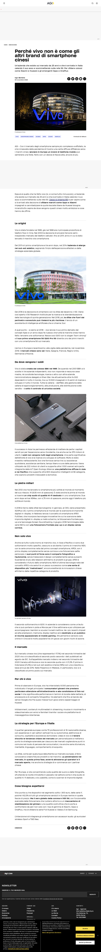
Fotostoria (30, 911)
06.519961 (82, 917)
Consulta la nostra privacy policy (18, 949)
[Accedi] (97, 3)
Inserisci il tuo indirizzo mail (13, 890)
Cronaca (5, 908)
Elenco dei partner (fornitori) (51, 932)
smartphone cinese (27, 136)
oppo (44, 136)
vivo (17, 136)
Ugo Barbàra (20, 77)
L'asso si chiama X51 (58, 200)
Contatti (54, 915)
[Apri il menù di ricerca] (93, 3)
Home (5, 44)
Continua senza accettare (85, 935)
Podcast (30, 913)
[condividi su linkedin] (76, 78)
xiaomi (50, 136)
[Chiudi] (98, 935)
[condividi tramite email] (80, 78)
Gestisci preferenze (85, 942)
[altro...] (84, 78)
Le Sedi (54, 911)
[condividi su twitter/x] (72, 78)
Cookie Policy (56, 918)
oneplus (57, 136)
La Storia (54, 913)
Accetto (85, 928)
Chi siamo (55, 908)
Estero (4, 911)
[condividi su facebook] (68, 78)
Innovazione (13, 44)
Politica (4, 915)
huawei (38, 136)
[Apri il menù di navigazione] (4, 3)
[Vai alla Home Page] (50, 3)
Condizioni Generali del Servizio (53, 899)
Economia (5, 913)
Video (29, 908)
